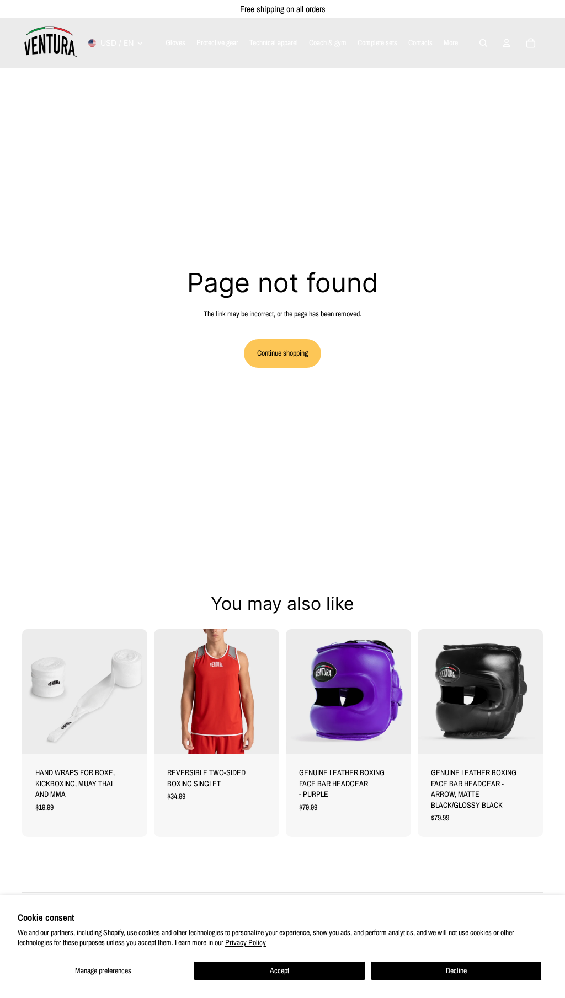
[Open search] (483, 43)
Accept (279, 970)
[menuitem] (451, 43)
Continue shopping (282, 353)
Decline (456, 970)
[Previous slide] (162, 691)
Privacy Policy (245, 942)
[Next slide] (270, 691)
